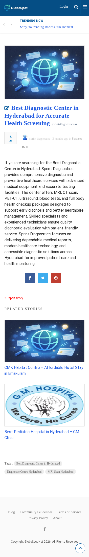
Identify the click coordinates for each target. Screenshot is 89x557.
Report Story (15, 298)
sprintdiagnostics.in (64, 124)
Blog (11, 512)
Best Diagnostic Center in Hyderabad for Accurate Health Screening (41, 115)
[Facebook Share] (30, 278)
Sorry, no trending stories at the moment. (47, 27)
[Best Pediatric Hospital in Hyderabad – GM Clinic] (44, 405)
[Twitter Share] (43, 278)
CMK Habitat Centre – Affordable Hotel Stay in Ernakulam (43, 370)
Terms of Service (69, 512)
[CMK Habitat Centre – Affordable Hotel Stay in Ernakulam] (44, 341)
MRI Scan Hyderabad (60, 471)
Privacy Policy (37, 518)
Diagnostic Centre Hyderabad (24, 471)
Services (77, 138)
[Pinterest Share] (56, 278)
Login (64, 6)
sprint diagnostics (39, 138)
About (57, 518)
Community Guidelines (36, 512)
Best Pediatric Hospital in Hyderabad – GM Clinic (41, 434)
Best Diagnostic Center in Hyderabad (38, 463)
